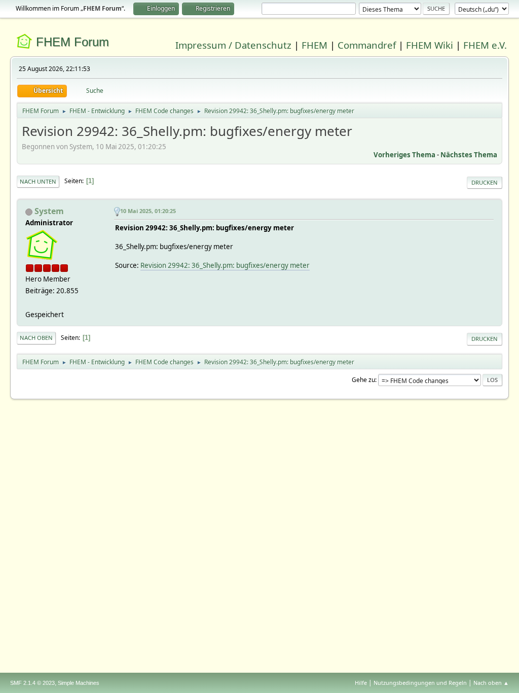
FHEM (314, 45)
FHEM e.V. (485, 45)
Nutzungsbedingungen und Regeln (420, 682)
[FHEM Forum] (29, 302)
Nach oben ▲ (491, 682)
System (49, 211)
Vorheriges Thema (404, 154)
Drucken (484, 182)
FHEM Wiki (429, 45)
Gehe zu (363, 379)
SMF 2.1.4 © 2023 (32, 683)
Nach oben (36, 337)
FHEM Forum (72, 42)
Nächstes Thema (468, 154)
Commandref (367, 45)
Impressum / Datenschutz (233, 45)
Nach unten (38, 181)
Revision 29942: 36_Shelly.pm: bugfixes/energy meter (225, 265)
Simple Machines (78, 683)
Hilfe (361, 682)
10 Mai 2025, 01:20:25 (148, 211)
